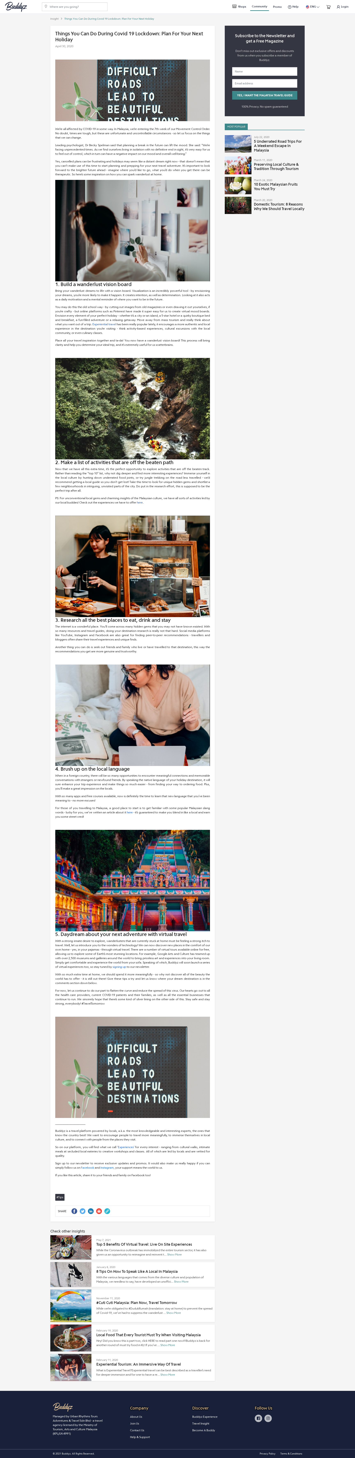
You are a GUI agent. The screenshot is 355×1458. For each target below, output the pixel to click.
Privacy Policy (267, 1453)
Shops (241, 6)
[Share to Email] (99, 1211)
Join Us (134, 1423)
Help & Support (140, 1437)
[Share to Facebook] (74, 1211)
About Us (136, 1417)
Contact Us (137, 1430)
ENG (313, 6)
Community (259, 6)
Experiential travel (104, 324)
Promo (277, 7)
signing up (119, 967)
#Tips (59, 1197)
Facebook (87, 1167)
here (140, 502)
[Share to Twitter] (82, 1211)
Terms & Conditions (291, 1453)
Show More (174, 1254)
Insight (54, 18)
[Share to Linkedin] (91, 1211)
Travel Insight (200, 1423)
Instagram (107, 1167)
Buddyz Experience (205, 1417)
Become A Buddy (203, 1430)
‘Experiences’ (126, 1147)
